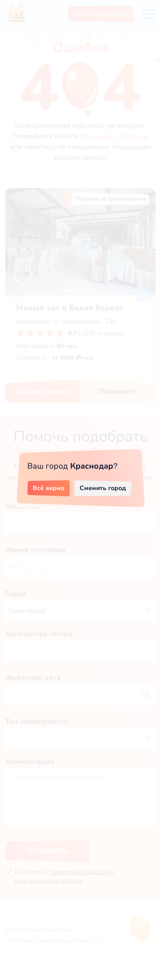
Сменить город (103, 487)
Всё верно (48, 487)
